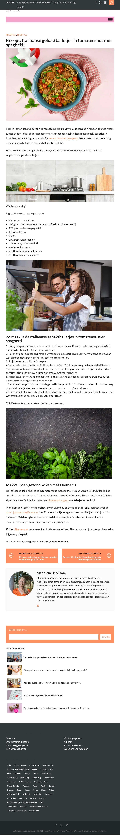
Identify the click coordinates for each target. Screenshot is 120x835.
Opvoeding (24, 778)
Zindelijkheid (12, 806)
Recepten (11, 34)
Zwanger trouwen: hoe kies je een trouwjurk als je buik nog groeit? (55, 670)
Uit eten (44, 790)
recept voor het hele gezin (63, 138)
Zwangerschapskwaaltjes (16, 810)
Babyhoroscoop (20, 765)
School (51, 786)
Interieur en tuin (46, 769)
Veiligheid (26, 794)
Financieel (25, 553)
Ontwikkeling (46, 773)
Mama (35, 773)
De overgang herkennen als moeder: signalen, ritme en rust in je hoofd (57, 708)
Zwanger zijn (34, 810)
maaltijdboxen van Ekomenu (22, 512)
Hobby (35, 769)
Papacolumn (49, 778)
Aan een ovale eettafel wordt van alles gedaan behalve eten (52, 682)
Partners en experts (16, 748)
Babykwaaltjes (48, 765)
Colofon (68, 741)
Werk (42, 802)
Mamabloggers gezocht (17, 745)
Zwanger (23, 806)
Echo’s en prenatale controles (18, 769)
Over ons (10, 738)
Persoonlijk (11, 782)
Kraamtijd (17, 773)
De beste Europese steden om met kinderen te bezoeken (50, 657)
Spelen (35, 790)
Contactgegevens (73, 738)
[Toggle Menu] (110, 19)
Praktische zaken (25, 782)
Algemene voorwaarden (76, 748)
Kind (9, 773)
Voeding (33, 798)
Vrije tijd (42, 798)
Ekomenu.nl (21, 529)
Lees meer (22, 2)
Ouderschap (36, 778)
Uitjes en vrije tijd (13, 794)
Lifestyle (22, 34)
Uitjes (51, 790)
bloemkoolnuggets (58, 500)
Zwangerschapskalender (38, 806)
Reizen (35, 786)
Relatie (43, 786)
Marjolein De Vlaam (51, 573)
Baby (9, 765)
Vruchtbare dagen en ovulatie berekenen (43, 695)
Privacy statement (73, 745)
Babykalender (34, 765)
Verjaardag (37, 794)
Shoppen (10, 790)
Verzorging (48, 794)
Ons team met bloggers (17, 741)
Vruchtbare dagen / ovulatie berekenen (22, 802)
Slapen (19, 790)
